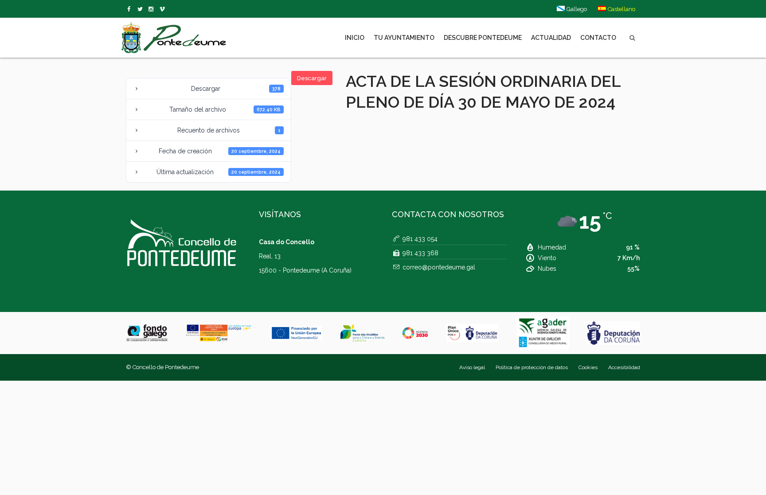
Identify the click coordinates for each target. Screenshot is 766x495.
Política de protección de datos (532, 367)
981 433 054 (420, 238)
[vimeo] (141, 9)
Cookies (588, 367)
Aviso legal (472, 367)
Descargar (312, 78)
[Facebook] (130, 9)
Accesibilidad (624, 367)
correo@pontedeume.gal (439, 267)
